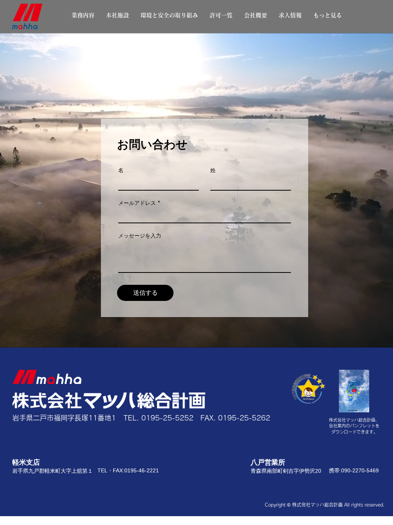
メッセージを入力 (139, 235)
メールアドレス (137, 203)
